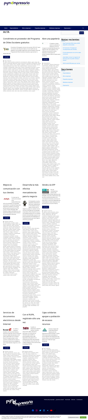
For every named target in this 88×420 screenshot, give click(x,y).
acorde (57, 65)
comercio (34, 66)
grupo (38, 265)
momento (32, 283)
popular (57, 373)
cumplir (12, 70)
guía (23, 266)
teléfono (30, 89)
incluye (43, 120)
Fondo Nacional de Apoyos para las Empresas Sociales (51, 362)
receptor (27, 87)
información (50, 122)
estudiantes (16, 74)
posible (48, 152)
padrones (33, 81)
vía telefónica (25, 91)
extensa (38, 261)
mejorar (22, 79)
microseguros (45, 370)
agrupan (44, 351)
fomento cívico (28, 363)
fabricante (25, 262)
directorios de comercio (30, 251)
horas (34, 75)
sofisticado (15, 268)
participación (55, 261)
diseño (37, 251)
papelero (10, 83)
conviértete (19, 68)
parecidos (37, 285)
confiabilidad (44, 86)
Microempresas (19, 80)
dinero (10, 71)
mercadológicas (30, 279)
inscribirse (36, 76)
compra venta (17, 67)
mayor (4, 253)
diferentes (52, 95)
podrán (8, 84)
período (23, 83)
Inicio (5, 28)
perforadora (44, 149)
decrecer (29, 246)
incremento (25, 270)
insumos (33, 271)
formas (47, 111)
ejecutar (24, 254)
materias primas (31, 276)
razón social (18, 87)
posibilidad (44, 152)
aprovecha (44, 72)
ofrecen (53, 143)
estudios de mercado (54, 239)
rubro (43, 166)
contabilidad (54, 88)
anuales (54, 216)
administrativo (11, 353)
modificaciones (37, 369)
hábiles (55, 243)
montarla (52, 136)
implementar (55, 118)
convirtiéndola (50, 90)
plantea (33, 83)
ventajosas (33, 304)
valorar (37, 302)
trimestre (55, 284)
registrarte (5, 88)
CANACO (11, 64)
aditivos (43, 213)
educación (23, 71)
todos (43, 173)
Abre (54, 65)
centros (17, 230)
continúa (44, 89)
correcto (30, 244)
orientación (44, 145)
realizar (50, 161)
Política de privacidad (49, 399)
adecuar (43, 68)
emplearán (57, 99)
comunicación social (51, 226)
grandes (47, 115)
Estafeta (9, 364)
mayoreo (52, 131)
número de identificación (31, 372)
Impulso (12, 76)
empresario (29, 361)
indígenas (44, 364)
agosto (33, 62)
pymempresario (6, 87)
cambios (5, 355)
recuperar (50, 162)
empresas (11, 72)
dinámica (44, 97)
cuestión (9, 70)
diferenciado (5, 71)
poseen (58, 150)
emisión (4, 363)
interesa (56, 124)
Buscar (81, 32)
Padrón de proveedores (47, 260)
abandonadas (7, 222)
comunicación (12, 234)
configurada (11, 237)
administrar (44, 69)
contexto (29, 242)
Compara (56, 82)
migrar (11, 255)
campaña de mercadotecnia (31, 234)
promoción (25, 292)
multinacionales (6, 256)
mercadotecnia (37, 279)
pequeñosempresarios (27, 376)
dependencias (51, 234)
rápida (49, 160)
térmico (54, 171)
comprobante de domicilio (30, 67)
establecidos (44, 106)
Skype (9, 268)
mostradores (45, 137)
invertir (27, 272)
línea (37, 274)
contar (58, 88)
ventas (37, 304)
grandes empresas (11, 246)
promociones (49, 156)
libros (56, 127)
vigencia (57, 285)
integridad (5, 368)
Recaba (53, 161)
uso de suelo (49, 174)
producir (32, 84)
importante (44, 119)
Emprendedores (14, 28)
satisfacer (47, 166)
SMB (13, 89)
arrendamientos (51, 217)
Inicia (20, 76)
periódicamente (51, 149)
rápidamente (54, 160)
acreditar (26, 352)
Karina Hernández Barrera (13, 77)
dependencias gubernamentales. (29, 247)
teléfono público (53, 170)
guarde (51, 115)
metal (48, 133)
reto (19, 267)
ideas (37, 75)
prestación (48, 153)
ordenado (56, 144)
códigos (11, 232)
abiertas (45, 212)
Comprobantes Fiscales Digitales (10, 359)
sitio (52, 281)
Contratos (51, 230)
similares (44, 169)
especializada (53, 105)
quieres (43, 160)
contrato (10, 68)
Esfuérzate (44, 105)
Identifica (44, 118)
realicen (23, 87)
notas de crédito (13, 373)
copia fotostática (31, 68)
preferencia (19, 84)
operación (44, 373)
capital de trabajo (36, 236)
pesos (30, 83)
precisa (14, 377)
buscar (53, 76)
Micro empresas (26, 28)
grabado (51, 243)
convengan (44, 90)
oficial (22, 81)
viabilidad (50, 175)
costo (33, 244)
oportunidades (31, 285)
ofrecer (57, 143)
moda (28, 283)
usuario (15, 274)
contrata (58, 89)
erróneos (20, 72)
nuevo (18, 81)
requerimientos (45, 277)
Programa (37, 84)
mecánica (11, 79)
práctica (32, 288)
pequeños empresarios (8, 377)
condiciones (48, 85)
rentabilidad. (16, 88)
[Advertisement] (44, 16)
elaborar (54, 98)
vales (16, 91)
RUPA (32, 382)
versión (14, 275)
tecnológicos (37, 301)
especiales (36, 257)
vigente (33, 91)
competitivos (32, 240)
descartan (36, 249)
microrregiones (52, 369)
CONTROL (18, 238)
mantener (51, 129)
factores (46, 110)
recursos (38, 295)
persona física (35, 376)
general (43, 115)
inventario (44, 126)
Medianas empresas (54, 28)
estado (47, 360)
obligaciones (25, 285)
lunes (27, 77)
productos (44, 154)
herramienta (47, 116)
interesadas (49, 248)
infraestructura (13, 247)
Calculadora (50, 77)
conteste (13, 238)
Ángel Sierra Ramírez (55, 351)
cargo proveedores (15, 355)
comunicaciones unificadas (8, 236)
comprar (22, 67)
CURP (52, 233)
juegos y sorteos (26, 367)
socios (48, 380)
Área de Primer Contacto (52, 72)
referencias (55, 274)
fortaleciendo (25, 263)
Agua (36, 62)
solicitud (21, 89)
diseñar (50, 97)
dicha (48, 95)
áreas (59, 72)
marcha (54, 129)
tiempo (18, 271)
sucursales (26, 89)
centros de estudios (33, 237)
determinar (55, 94)
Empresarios (67, 28)
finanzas (44, 111)
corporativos (9, 239)
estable (29, 258)
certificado (50, 221)
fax (49, 110)
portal (24, 288)
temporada (34, 89)
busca (50, 76)
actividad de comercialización (21, 62)
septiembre (9, 89)
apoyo (19, 63)
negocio (4, 81)
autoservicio (14, 354)
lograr (4, 251)
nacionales (55, 370)
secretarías (51, 280)
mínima (43, 136)
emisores (9, 363)
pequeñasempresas (27, 375)
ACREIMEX (49, 349)
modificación (44, 255)
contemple (5, 68)
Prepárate (25, 291)
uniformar (44, 174)
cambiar (10, 229)
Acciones (29, 228)
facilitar (46, 240)
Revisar (34, 88)
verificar (46, 175)
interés (53, 124)
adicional (47, 68)
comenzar (30, 66)
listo (15, 250)
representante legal (24, 88)
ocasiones (56, 141)
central (32, 356)
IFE (9, 76)
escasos (43, 360)
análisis (49, 71)
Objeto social (49, 257)
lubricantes (49, 250)
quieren (56, 158)
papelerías (5, 83)
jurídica (31, 367)
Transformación (6, 274)
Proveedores (44, 157)
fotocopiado (52, 111)
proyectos (57, 374)
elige (48, 99)
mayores (37, 276)
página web (49, 261)
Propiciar (50, 271)
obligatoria (5, 375)
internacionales (10, 249)
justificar (52, 126)
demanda (56, 91)
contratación (53, 229)
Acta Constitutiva (31, 352)
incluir (43, 247)
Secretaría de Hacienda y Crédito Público (49, 278)
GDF (8, 75)
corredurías (30, 359)
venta (21, 91)
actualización (8, 224)
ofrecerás (44, 144)
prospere (35, 292)
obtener (51, 141)
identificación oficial (46, 246)
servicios (53, 167)
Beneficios (17, 228)
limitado (12, 250)
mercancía (44, 133)
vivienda (53, 380)
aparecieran (15, 63)
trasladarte (50, 284)
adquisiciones (48, 214)
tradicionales (11, 272)
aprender (17, 225)
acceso (25, 228)
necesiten (36, 80)
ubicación (51, 173)
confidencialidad (6, 360)
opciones (52, 144)
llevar (56, 128)
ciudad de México (23, 66)
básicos (43, 353)
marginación (51, 365)
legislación (33, 274)
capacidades (30, 236)
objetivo (44, 257)
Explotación (16, 364)
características (50, 78)
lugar (47, 129)
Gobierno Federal (45, 243)
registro (9, 88)
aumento (28, 233)
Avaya (10, 228)
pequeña (44, 148)
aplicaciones (8, 225)
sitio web (37, 300)
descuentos (55, 93)
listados (20, 77)
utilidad (37, 384)
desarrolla (31, 249)
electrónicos (15, 362)
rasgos (43, 161)
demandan (44, 93)
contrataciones (45, 230)
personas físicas (51, 264)
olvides (48, 144)
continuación (48, 89)
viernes (30, 91)
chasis (4, 232)
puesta (57, 157)
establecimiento (10, 74)
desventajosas (26, 250)
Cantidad (58, 77)
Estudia (48, 107)
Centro (15, 66)
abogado (51, 65)
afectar (24, 229)
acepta (16, 222)
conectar (38, 67)
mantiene (12, 251)
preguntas (34, 289)
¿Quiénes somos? (60, 399)
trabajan (7, 272)
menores (26, 79)
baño (55, 74)
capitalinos (23, 64)
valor (18, 91)
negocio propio (10, 81)
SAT (8, 384)
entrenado (29, 255)
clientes (43, 81)
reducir (7, 383)
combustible (52, 222)
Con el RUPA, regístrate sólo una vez (31, 318)
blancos (51, 218)
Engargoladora (51, 102)
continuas (54, 89)
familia (23, 74)
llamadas (18, 250)
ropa (34, 299)
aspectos (56, 73)
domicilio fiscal (53, 237)
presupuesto (53, 153)
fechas (51, 110)
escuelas (5, 74)
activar (9, 62)
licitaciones (44, 250)
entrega (43, 103)
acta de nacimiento (51, 212)
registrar (52, 163)
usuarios (5, 275)
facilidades (5, 245)
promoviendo (30, 292)
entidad (55, 359)
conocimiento (37, 241)
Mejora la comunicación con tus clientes (11, 188)
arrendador (28, 63)
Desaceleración (26, 249)
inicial (55, 122)
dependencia (44, 234)
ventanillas (25, 385)
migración (5, 372)
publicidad (30, 293)
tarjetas (43, 170)
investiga (31, 272)
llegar (54, 128)
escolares (28, 72)
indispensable (45, 122)
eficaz (47, 98)
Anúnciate (67, 399)
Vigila (29, 305)
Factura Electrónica (7, 366)
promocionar (5, 380)
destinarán (44, 237)
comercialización (45, 82)
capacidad (44, 78)
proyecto (30, 85)
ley (51, 127)
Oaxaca (57, 372)
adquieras (49, 69)
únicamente (9, 91)
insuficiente (28, 271)
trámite (4, 91)
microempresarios (11, 80)
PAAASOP (57, 259)
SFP (47, 281)
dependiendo (50, 93)
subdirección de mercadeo (47, 282)
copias (37, 68)
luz (29, 77)
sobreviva (33, 301)
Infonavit (24, 365)
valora (8, 275)
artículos (44, 73)
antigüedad (49, 216)
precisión (24, 289)
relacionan (10, 267)
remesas (48, 377)
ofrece (50, 143)
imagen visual (49, 118)
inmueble (23, 76)
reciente (38, 87)
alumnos (5, 63)
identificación (5, 76)
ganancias (30, 265)
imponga (30, 268)
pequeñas (19, 83)
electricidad (44, 99)
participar (32, 373)
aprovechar (23, 63)
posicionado (10, 262)
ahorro (24, 354)
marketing (27, 275)
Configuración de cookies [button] (73, 417)
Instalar (49, 124)
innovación (28, 76)
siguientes (57, 167)
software (5, 270)
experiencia (30, 261)
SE (49, 166)
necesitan (25, 284)
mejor (19, 79)
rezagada (54, 165)
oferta (43, 143)
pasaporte (14, 83)
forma (9, 245)
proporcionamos (56, 156)
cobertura (50, 355)
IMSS (36, 364)
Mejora (46, 132)
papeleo (28, 373)
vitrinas (54, 175)
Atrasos (24, 233)
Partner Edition (12, 258)
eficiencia (36, 71)
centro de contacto (11, 230)
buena (7, 229)
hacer (43, 116)
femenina (35, 262)
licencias (17, 368)
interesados (54, 248)
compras (44, 85)
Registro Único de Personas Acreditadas (30, 381)
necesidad (50, 255)
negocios (44, 140)
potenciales (53, 152)
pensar (17, 258)
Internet (15, 249)
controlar (5, 239)
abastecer (52, 64)
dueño (19, 71)
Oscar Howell (14, 375)
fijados (26, 74)
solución (9, 270)
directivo (8, 241)
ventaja (17, 389)
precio (57, 152)
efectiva (29, 253)
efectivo (16, 241)
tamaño (56, 169)
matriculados (5, 79)
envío (33, 255)
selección (49, 167)
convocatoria (25, 68)
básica (7, 64)
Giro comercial (49, 242)
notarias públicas (36, 371)
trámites (47, 173)
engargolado (44, 102)
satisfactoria (25, 300)
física (37, 74)
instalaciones (44, 124)
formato (5, 75)
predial (15, 84)
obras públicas (55, 257)
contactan (5, 238)
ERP (6, 364)
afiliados (29, 62)
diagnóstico (31, 250)
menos (30, 79)
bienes (35, 233)
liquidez (50, 128)
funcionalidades (14, 245)
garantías (13, 366)
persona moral (26, 377)
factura (49, 240)
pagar (54, 260)
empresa (44, 101)
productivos (48, 374)
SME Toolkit (27, 301)
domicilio (55, 97)
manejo (7, 251)
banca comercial (54, 352)
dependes (39, 247)
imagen (28, 267)
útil (58, 284)
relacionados (25, 297)
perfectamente (54, 148)
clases (56, 80)
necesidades (55, 255)
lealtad (8, 250)
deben (52, 91)
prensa (38, 289)
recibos (34, 87)
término (14, 271)
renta (13, 88)
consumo (49, 88)
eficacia (43, 98)
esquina (58, 105)
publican (52, 272)
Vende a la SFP (48, 184)
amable (45, 71)
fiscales (34, 74)
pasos (56, 146)
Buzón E (19, 354)
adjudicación (48, 213)
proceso (10, 379)
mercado (54, 132)
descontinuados (16, 239)
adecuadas (55, 67)
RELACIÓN (5, 267)
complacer (37, 240)
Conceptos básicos (26, 241)
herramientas (33, 266)
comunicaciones (45, 227)
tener (48, 171)
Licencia (43, 128)
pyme (38, 85)
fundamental (56, 112)
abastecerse (56, 64)
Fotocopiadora (45, 112)
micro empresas (45, 135)
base (35, 355)
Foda (39, 262)
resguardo (5, 384)
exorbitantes (25, 261)
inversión (49, 126)
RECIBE (30, 87)
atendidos (37, 232)
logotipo (44, 129)
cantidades (25, 236)
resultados (30, 299)
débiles (29, 245)
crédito (58, 357)
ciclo (18, 66)
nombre (15, 81)
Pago (56, 145)
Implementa (33, 267)
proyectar (50, 157)
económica (25, 253)
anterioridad (9, 63)
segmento (5, 268)
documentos (14, 71)
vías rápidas (25, 305)
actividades (47, 67)
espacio (48, 105)
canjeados (18, 64)
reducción (35, 296)
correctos (5, 70)
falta (32, 262)
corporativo (12, 360)
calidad (54, 77)
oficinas (46, 143)
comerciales (52, 81)
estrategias (44, 107)
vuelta (57, 175)
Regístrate (25, 380)
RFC (37, 88)
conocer (49, 86)
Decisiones (25, 246)
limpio (47, 128)
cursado (20, 70)
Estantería (57, 106)
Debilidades (33, 245)
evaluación (53, 108)
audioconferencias (16, 226)
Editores (73, 399)
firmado (30, 74)
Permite (56, 149)
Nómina (52, 140)
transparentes (45, 284)
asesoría (48, 73)
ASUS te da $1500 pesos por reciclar (71, 63)
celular (4, 356)
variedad (24, 304)
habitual (58, 115)
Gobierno (54, 242)
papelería (38, 81)
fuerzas (34, 263)
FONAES (44, 361)
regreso (55, 163)
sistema (13, 387)
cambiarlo (14, 229)
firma (24, 363)
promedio (44, 156)
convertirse (14, 68)
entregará (15, 72)
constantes (44, 88)
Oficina (9, 375)
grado (23, 75)
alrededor (56, 69)
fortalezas (31, 263)
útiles (13, 91)
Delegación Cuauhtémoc (34, 70)
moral (28, 80)
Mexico (33, 79)
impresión (49, 119)
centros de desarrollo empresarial (49, 79)
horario (30, 75)
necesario (32, 80)
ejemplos (28, 254)
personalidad (32, 377)
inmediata (44, 123)
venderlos (29, 304)
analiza (32, 230)
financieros (54, 360)
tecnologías (5, 271)
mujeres (36, 283)
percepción (34, 287)
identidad (5, 367)
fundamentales (45, 114)
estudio (57, 107)
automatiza (30, 355)
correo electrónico (48, 231)
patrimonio (49, 373)
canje (15, 64)
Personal (44, 150)
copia (43, 231)
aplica (54, 71)
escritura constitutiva (34, 72)
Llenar (24, 77)
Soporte (13, 270)
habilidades (27, 266)
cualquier (49, 91)
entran (4, 243)
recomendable (45, 162)
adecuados (37, 228)
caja (56, 76)
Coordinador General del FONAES (49, 357)
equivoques (25, 257)
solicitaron (17, 89)
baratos (32, 233)
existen (57, 108)
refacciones (50, 274)
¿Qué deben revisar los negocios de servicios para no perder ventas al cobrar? (71, 58)
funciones (51, 112)
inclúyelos (47, 120)
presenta (24, 84)
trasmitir (12, 274)
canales (18, 229)
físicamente (55, 240)
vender (46, 285)
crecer (59, 90)
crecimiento (44, 91)
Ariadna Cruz (5, 226)
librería (53, 127)
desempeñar (44, 94)
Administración (53, 68)
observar (47, 141)
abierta (6, 62)
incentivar (38, 268)
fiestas (55, 110)
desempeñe (50, 94)
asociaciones (25, 355)
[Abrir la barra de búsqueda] (83, 28)
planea (15, 260)
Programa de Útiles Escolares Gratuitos (11, 85)
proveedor (22, 85)
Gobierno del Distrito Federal (15, 75)
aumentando (5, 228)
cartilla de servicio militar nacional (33, 64)
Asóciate (52, 73)
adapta (13, 224)
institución (5, 77)
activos (56, 349)
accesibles (13, 222)
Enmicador (57, 102)
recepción (57, 376)
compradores (57, 84)
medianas (15, 79)
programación (57, 154)
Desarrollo (53, 235)
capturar (8, 355)
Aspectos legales (45, 74)
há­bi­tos (54, 115)
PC (58, 146)
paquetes (53, 146)
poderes (37, 377)
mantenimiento (55, 250)
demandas (38, 246)
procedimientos (45, 267)
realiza (46, 161)
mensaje (9, 254)
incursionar (52, 120)
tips (38, 89)
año (52, 71)
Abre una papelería (50, 38)
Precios (11, 84)
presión (14, 262)
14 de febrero (46, 64)
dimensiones (57, 95)
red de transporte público (28, 296)
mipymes (25, 80)
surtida (50, 169)
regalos (48, 163)
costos (36, 244)
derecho (49, 235)
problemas (29, 291)
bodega (46, 76)
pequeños (29, 287)
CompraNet (51, 225)
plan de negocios (52, 150)
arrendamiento (34, 63)
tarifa (8, 388)
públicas (34, 85)
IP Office (5, 250)
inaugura (57, 119)
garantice (51, 114)
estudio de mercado (46, 108)
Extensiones (14, 243)
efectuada (32, 71)
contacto (9, 238)
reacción (34, 295)
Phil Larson (11, 260)
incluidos (16, 76)
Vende (56, 174)
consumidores (17, 237)
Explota (35, 261)
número (43, 141)
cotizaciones (55, 231)
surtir (53, 169)
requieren (36, 297)
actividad (13, 62)
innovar (32, 76)
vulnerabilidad (33, 305)
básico (43, 76)
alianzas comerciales (30, 229)
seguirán (5, 89)
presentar (28, 84)
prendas (50, 265)
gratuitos (27, 75)
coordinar (55, 90)
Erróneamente (31, 257)
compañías (5, 67)
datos (24, 70)
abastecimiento (45, 65)
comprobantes (13, 358)
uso (29, 302)
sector (29, 300)
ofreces (46, 259)
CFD (7, 356)
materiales (37, 77)
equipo (47, 103)
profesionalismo (50, 154)
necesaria (54, 137)
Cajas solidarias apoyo (50, 353)
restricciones (25, 299)
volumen (5, 390)
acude (51, 67)
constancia (25, 359)
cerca (53, 80)
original (48, 145)
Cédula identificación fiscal (8, 66)
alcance (16, 224)
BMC (4, 229)
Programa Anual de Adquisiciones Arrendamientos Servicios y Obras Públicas (50, 270)
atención (51, 74)
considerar (53, 86)
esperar (7, 243)
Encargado (53, 101)
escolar (23, 72)
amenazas (25, 230)
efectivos (27, 71)
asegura (33, 232)
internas (24, 272)
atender (10, 226)
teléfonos (10, 271)
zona (43, 177)
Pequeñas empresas (40, 28)
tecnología (17, 270)
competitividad (11, 67)
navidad (49, 137)
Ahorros (15, 353)
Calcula (39, 233)
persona (27, 83)
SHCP (49, 281)
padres (29, 81)
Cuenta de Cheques (46, 233)
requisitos (30, 88)
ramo (14, 87)
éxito (21, 74)
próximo (26, 85)
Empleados (52, 99)
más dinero (32, 77)
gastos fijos (55, 114)
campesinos (44, 355)
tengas (51, 171)
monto (55, 136)
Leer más (6, 57)
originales (25, 81)
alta (38, 62)
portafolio (5, 262)
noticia (4, 258)
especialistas (25, 258)
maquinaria (44, 251)
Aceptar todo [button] (83, 417)
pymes (11, 87)
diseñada (12, 241)
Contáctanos (79, 399)
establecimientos (26, 259)
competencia (44, 84)
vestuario (53, 285)
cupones (16, 70)
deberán (27, 70)
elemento (9, 242)
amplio (4, 225)
